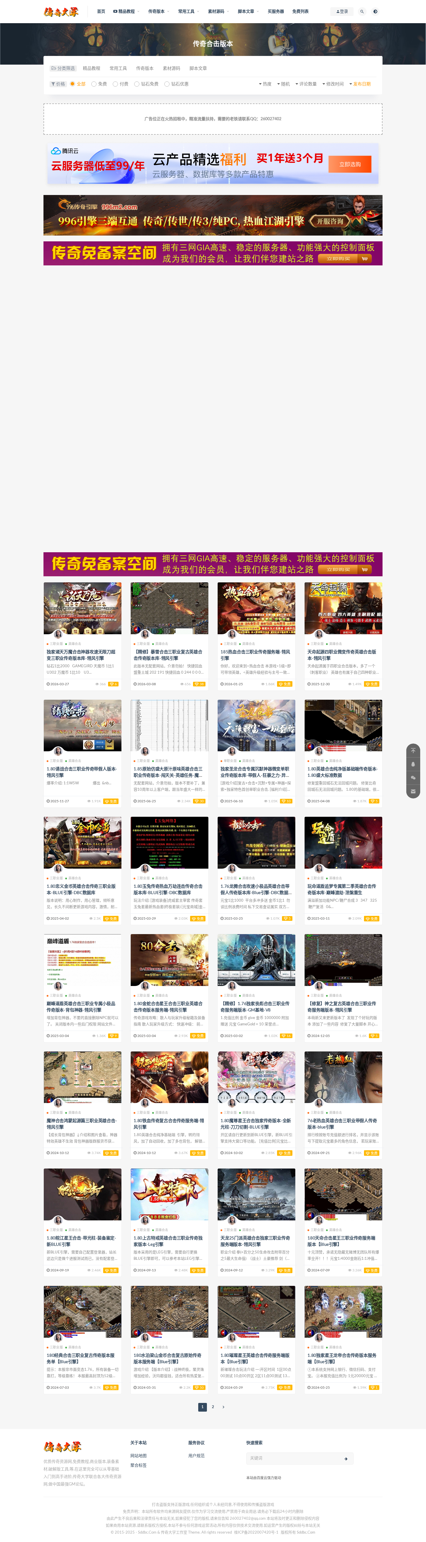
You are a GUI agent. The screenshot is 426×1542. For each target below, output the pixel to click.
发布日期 (362, 84)
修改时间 (335, 84)
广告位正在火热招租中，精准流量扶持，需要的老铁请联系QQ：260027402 (213, 119)
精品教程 (91, 68)
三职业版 (56, 644)
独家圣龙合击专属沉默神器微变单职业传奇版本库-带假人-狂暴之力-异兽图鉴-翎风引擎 (255, 775)
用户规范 (196, 1456)
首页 (101, 12)
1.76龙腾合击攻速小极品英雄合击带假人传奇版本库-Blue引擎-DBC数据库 (255, 892)
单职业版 (230, 761)
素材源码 (171, 68)
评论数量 (308, 84)
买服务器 (276, 12)
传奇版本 (145, 68)
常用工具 (118, 68)
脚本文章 (198, 68)
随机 (285, 84)
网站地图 (138, 1456)
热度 (267, 84)
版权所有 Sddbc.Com (298, 1532)
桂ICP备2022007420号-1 (256, 1532)
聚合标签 (138, 1465)
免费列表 (300, 12)
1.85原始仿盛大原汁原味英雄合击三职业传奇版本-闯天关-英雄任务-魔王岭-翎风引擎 (168, 775)
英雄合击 (74, 644)
